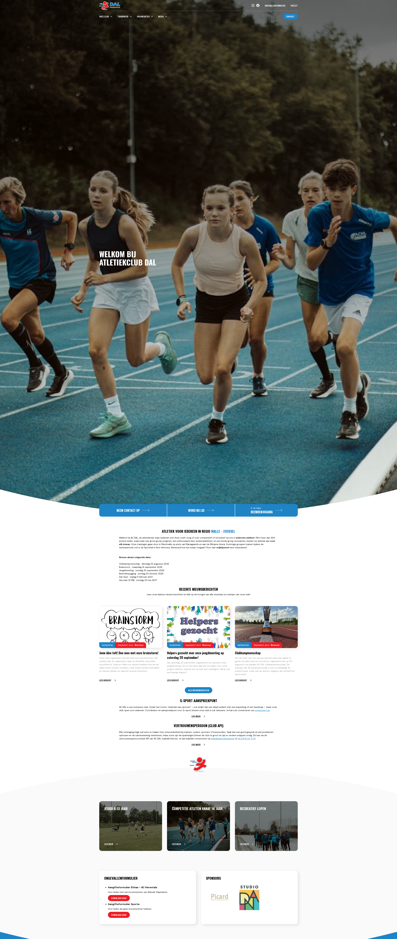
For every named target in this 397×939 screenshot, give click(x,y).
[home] (109, 5)
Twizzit (294, 5)
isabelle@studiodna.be (222, 738)
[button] (107, 16)
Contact (290, 16)
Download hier (119, 898)
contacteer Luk (262, 710)
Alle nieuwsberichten (198, 690)
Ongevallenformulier (275, 5)
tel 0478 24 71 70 (246, 738)
